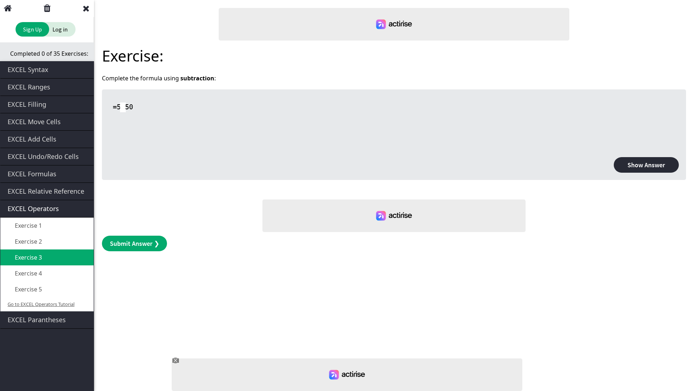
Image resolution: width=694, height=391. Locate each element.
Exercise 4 (27, 273)
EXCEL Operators (33, 208)
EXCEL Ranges (29, 87)
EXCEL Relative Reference (46, 191)
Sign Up (32, 29)
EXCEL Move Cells (34, 121)
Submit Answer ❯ (134, 243)
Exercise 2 (27, 241)
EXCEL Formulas (32, 173)
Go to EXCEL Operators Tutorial (41, 304)
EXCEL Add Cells (32, 139)
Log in (60, 29)
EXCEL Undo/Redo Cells (43, 156)
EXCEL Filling (27, 104)
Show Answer (646, 165)
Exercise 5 (27, 289)
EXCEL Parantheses (37, 319)
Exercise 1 (27, 226)
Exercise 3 (27, 257)
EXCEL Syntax (28, 69)
